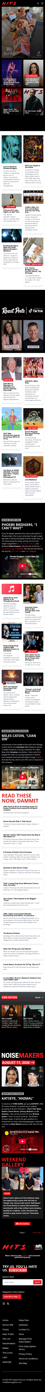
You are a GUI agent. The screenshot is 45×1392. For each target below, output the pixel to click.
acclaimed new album (26, 543)
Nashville (7, 1362)
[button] (38, 1232)
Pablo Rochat (16, 551)
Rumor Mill (8, 1324)
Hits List (6, 1338)
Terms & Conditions (28, 1358)
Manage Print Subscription (25, 1340)
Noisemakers (9, 1343)
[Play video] (22, 32)
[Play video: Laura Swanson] (12, 335)
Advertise (23, 1324)
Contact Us (24, 1329)
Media (5, 1348)
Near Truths (8, 1334)
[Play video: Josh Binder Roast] (33, 335)
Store (21, 1334)
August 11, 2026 (16, 1062)
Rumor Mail (8, 1276)
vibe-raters (9, 997)
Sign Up (37, 1282)
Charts (6, 1329)
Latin (5, 1357)
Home (5, 1320)
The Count (7, 1352)
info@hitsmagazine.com (12, 1382)
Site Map (23, 1363)
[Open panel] (42, 3)
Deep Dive (24, 1320)
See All (37, 997)
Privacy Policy (25, 1354)
